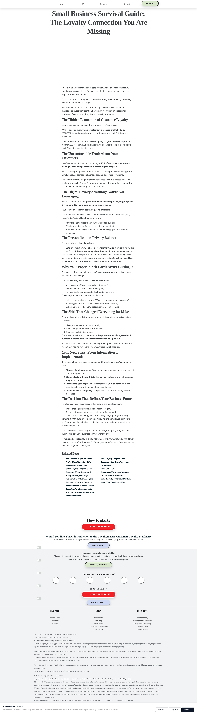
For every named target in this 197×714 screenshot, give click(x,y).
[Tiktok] (141, 580)
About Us (127, 4)
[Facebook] (56, 580)
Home (62, 4)
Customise (161, 710)
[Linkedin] (107, 580)
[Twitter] (73, 580)
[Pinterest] (124, 580)
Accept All (187, 710)
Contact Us (103, 4)
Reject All (175, 710)
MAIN (82, 4)
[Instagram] (90, 580)
